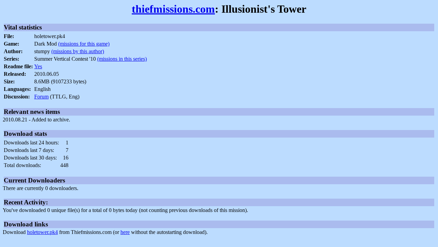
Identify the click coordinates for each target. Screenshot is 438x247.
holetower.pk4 (42, 232)
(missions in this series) (122, 59)
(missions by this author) (77, 51)
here (125, 232)
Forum (41, 96)
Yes (38, 66)
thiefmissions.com (173, 9)
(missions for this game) (84, 44)
